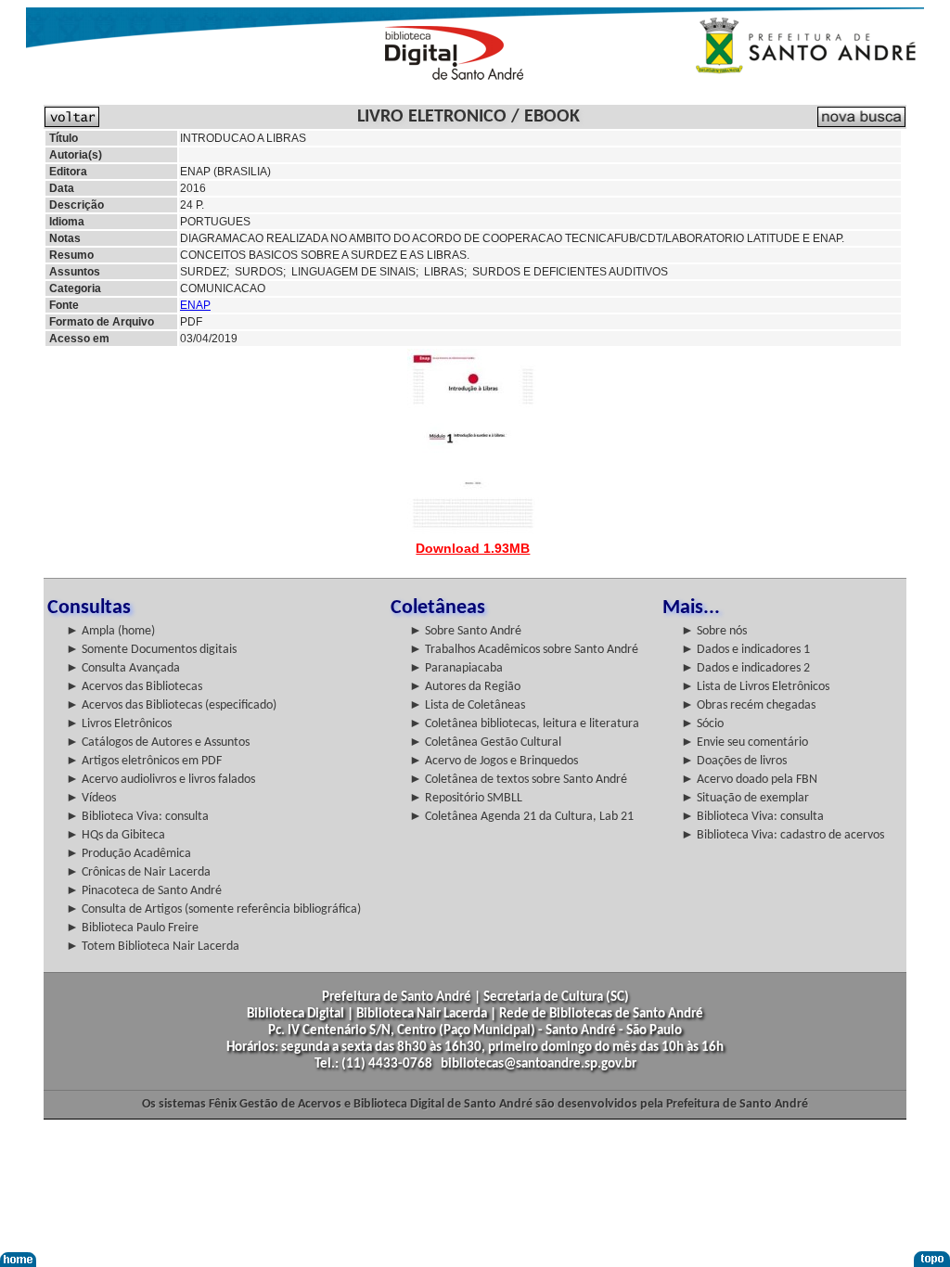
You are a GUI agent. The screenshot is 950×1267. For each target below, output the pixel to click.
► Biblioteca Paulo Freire (132, 928)
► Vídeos (91, 798)
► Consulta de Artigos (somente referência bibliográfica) (213, 909)
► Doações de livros (734, 761)
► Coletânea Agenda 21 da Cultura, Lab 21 (521, 817)
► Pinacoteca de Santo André (144, 891)
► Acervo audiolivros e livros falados (160, 780)
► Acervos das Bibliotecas (134, 687)
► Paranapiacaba (456, 668)
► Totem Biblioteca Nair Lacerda (152, 946)
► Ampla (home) (110, 631)
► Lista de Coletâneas (467, 705)
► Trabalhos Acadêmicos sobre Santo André (523, 650)
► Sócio (702, 724)
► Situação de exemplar (745, 798)
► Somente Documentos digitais (151, 650)
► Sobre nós (714, 631)
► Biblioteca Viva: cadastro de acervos (782, 835)
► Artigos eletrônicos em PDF (144, 761)
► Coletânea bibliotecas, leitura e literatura (524, 724)
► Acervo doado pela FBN (749, 780)
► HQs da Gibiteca (115, 835)
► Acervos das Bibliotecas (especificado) (171, 705)
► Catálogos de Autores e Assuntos (158, 742)
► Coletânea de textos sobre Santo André (518, 780)
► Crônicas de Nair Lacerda (138, 872)
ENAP (195, 305)
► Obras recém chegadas (748, 705)
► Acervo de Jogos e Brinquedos (493, 761)
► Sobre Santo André (465, 631)
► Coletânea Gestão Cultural (485, 742)
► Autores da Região (464, 687)
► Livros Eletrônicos (119, 724)
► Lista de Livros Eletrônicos (755, 687)
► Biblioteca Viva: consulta (137, 817)
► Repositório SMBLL (465, 798)
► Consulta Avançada (123, 668)
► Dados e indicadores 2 (745, 668)
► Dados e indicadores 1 (745, 650)
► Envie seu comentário (744, 742)
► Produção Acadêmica (128, 854)
